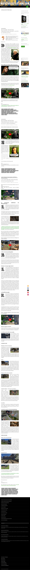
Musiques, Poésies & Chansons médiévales (6, 501)
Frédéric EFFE (9, 182)
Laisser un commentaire (15, 182)
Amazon (25, 23)
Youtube (24, 34)
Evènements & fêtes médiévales (5, 502)
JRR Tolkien (8, 170)
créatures (3, 169)
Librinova (27, 23)
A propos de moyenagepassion (5, 565)
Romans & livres (3, 515)
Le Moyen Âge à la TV (3, 511)
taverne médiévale (4, 172)
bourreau (3, 488)
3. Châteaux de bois (24, 76)
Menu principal (29, 7)
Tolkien (6, 114)
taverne (3, 114)
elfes (5, 169)
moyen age (3, 171)
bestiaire (3, 168)
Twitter (22, 34)
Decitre (22, 24)
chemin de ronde (13, 488)
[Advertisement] (10, 20)
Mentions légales (3, 561)
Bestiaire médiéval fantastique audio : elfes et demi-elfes (9, 31)
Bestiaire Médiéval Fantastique (12, 47)
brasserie (6, 488)
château (10, 488)
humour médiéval (4, 170)
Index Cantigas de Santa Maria (4, 534)
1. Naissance (22, 75)
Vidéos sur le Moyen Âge (4, 178)
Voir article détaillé (23, 26)
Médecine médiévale (3, 514)
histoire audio (13, 169)
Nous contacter (3, 558)
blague (14, 168)
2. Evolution (26, 75)
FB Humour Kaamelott (26, 34)
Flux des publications (3, 562)
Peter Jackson (7, 171)
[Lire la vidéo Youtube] (10, 93)
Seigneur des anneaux (12, 171)
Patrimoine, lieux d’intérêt (4, 508)
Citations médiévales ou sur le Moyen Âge (6, 518)
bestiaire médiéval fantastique (8, 168)
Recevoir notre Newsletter (24, 43)
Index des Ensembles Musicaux (5, 530)
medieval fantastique (15, 170)
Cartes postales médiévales (4, 539)
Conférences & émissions (4, 505)
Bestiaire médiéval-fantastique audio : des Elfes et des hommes (9, 122)
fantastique (9, 169)
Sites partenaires (3, 559)
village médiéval (12, 172)
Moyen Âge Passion (4, 6)
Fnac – (23, 23)
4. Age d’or (27, 76)
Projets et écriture (15, 177)
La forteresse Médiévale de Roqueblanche (9, 180)
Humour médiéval (3, 28)
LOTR (11, 170)
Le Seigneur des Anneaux (10, 158)
